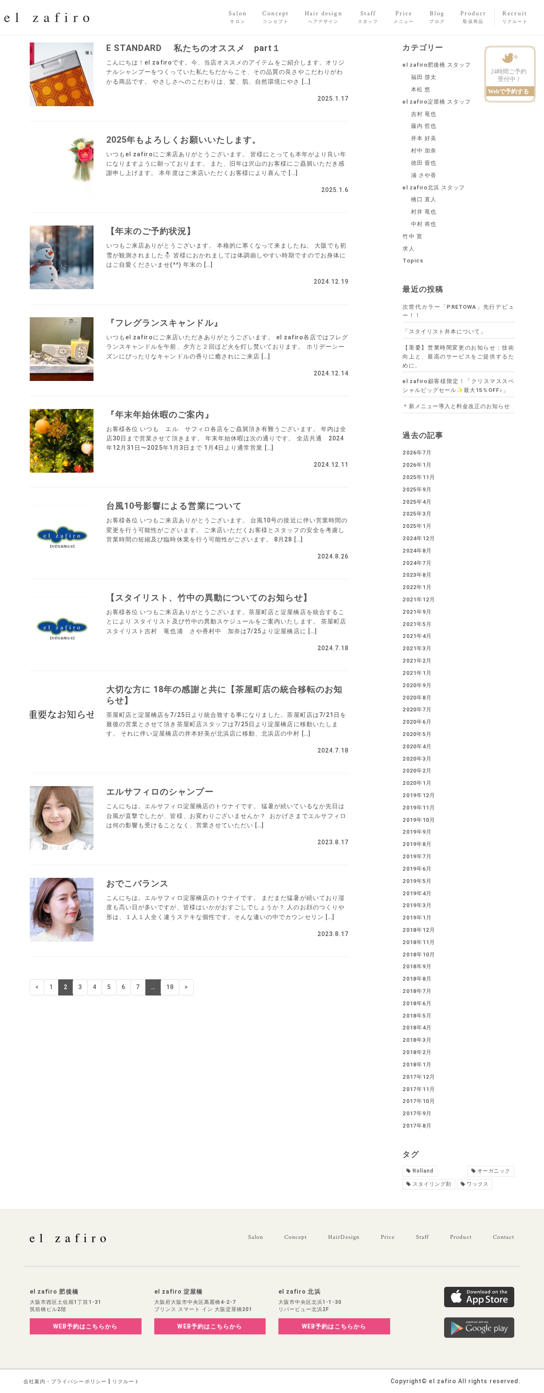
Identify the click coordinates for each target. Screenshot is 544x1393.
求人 (408, 248)
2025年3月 (416, 513)
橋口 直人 (423, 199)
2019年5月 (416, 881)
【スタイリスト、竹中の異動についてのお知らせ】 (209, 597)
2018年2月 (416, 1052)
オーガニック (493, 1171)
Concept (295, 1237)
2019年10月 (418, 820)
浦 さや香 (423, 175)
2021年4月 (416, 636)
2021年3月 (416, 648)
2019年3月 (416, 905)
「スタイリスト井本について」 (444, 331)
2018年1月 (416, 1064)
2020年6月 (416, 722)
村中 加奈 (423, 150)
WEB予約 (85, 1326)
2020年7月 (416, 709)
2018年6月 (416, 1003)
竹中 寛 (412, 236)
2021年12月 (418, 599)
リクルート (126, 1382)
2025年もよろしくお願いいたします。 (183, 140)
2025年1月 (416, 526)
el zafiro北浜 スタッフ (433, 187)
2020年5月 (416, 734)
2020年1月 (416, 783)
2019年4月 (416, 893)
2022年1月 (416, 587)
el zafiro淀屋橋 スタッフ (436, 102)
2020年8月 (416, 697)
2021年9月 (416, 612)
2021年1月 (416, 673)
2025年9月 (416, 489)
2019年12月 (418, 795)
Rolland (423, 1171)
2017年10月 (418, 1101)
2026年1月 (416, 465)
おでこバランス (137, 883)
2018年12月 (418, 930)
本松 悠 (421, 89)
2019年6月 (416, 869)
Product (460, 1237)
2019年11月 (418, 807)
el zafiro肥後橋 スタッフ (436, 65)
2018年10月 (418, 954)
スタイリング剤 (432, 1184)
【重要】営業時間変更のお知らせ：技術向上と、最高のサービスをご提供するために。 (458, 356)
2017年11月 (418, 1089)
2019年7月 (416, 856)
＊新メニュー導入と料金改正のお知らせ (456, 406)
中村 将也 (423, 224)
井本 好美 (423, 138)
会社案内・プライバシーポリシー (65, 1382)
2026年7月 (416, 452)
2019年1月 (416, 917)
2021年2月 (416, 660)
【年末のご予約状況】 (151, 231)
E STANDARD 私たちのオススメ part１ (193, 48)
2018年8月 (416, 979)
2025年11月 (418, 477)
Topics (412, 260)
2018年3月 (416, 1040)
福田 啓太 (423, 77)
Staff (422, 1237)
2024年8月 (416, 550)
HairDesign (344, 1237)
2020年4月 (416, 746)
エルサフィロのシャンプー (160, 792)
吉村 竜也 (423, 114)
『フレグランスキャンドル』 (164, 323)
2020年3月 (416, 759)
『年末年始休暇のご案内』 (160, 414)
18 (170, 987)
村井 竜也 (423, 212)
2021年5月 (416, 624)
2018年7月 (416, 991)
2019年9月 (416, 832)
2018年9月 (416, 966)
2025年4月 (416, 502)
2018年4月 (416, 1027)
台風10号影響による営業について (174, 506)
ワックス (478, 1184)
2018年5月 (416, 1015)
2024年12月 (418, 538)
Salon (255, 1237)
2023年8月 (416, 575)
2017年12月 (418, 1077)
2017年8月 (416, 1125)
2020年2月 (416, 770)
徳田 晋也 (423, 163)
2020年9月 (416, 685)
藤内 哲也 (423, 126)
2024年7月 (416, 563)
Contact (503, 1237)
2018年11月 (418, 942)
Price (388, 1237)
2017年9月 (416, 1113)
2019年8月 (416, 844)
